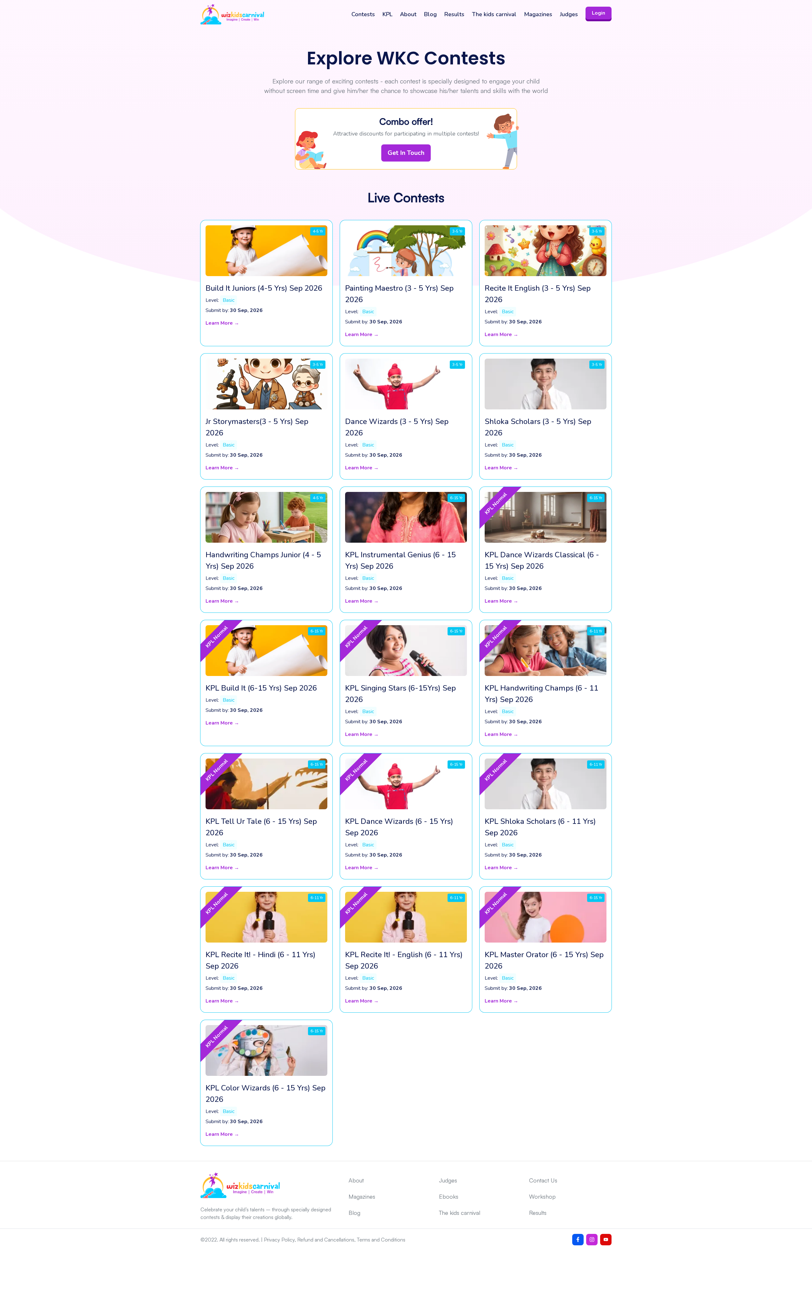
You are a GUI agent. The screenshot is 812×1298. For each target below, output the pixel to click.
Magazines (538, 14)
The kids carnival (494, 14)
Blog (430, 14)
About (408, 14)
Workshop (542, 1196)
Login (598, 13)
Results (454, 14)
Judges (569, 14)
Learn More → (222, 323)
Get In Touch (406, 153)
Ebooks (448, 1196)
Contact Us (543, 1180)
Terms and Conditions (381, 1239)
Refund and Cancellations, (326, 1239)
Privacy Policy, (280, 1239)
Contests (363, 14)
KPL (387, 14)
